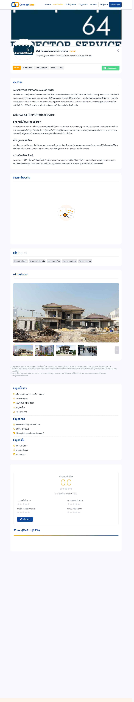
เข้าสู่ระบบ (104, 4)
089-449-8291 (22, 428)
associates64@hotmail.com (28, 424)
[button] (110, 68)
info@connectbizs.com (20, 375)
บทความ (93, 4)
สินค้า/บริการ (71, 4)
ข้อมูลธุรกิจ (83, 4)
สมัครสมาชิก (115, 4)
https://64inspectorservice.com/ (30, 433)
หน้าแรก (47, 4)
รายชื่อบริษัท (58, 4)
